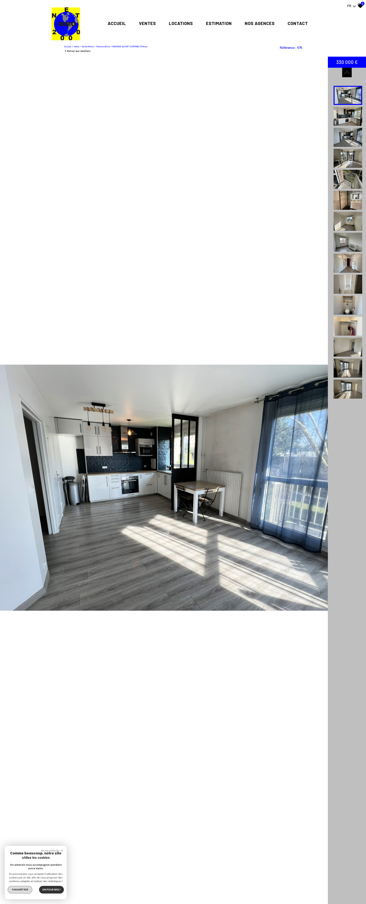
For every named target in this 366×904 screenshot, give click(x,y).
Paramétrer (20, 889)
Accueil (117, 23)
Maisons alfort (103, 46)
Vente (76, 46)
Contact (298, 23)
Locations (181, 23)
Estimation (219, 23)
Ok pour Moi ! (51, 889)
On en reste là (50, 850)
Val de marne (88, 46)
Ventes (147, 23)
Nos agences (260, 23)
